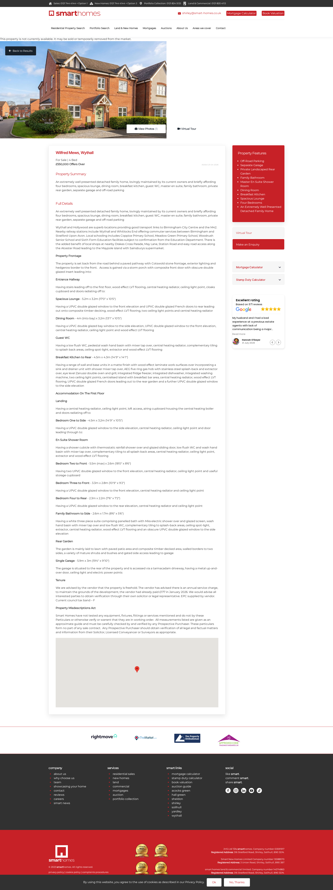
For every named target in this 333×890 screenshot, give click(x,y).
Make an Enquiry (247, 244)
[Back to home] (75, 13)
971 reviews (255, 304)
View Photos (148, 128)
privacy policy (56, 872)
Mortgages (149, 28)
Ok (214, 882)
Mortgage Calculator (241, 13)
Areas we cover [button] (202, 28)
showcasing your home (70, 786)
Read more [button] (242, 334)
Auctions (166, 28)
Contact (221, 28)
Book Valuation (273, 13)
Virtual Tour (188, 128)
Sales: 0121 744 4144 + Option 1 (70, 3)
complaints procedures (95, 872)
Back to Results (22, 50)
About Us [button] (182, 28)
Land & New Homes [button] (126, 28)
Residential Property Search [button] (68, 28)
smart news (62, 803)
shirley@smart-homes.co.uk (201, 13)
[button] (278, 342)
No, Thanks (237, 882)
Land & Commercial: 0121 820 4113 (206, 3)
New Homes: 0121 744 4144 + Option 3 (115, 3)
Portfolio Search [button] (99, 28)
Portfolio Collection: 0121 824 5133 (162, 3)
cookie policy (73, 872)
